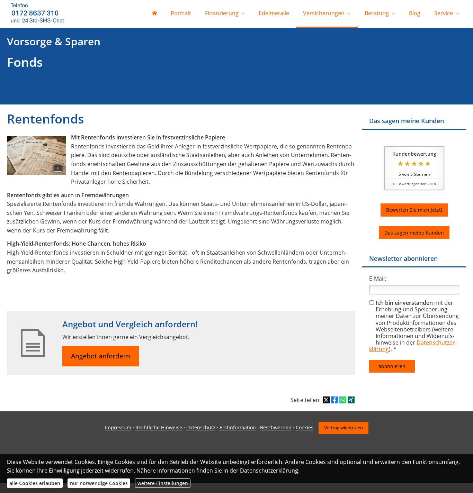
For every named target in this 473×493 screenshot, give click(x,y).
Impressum (118, 427)
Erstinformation (238, 427)
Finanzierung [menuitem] (222, 13)
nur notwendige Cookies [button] (99, 483)
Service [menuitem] (443, 13)
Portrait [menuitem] (181, 13)
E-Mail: (377, 278)
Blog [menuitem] (414, 13)
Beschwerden (276, 427)
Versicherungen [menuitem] (324, 13)
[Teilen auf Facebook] (334, 399)
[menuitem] (154, 14)
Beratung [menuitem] (377, 13)
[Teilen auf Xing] (351, 399)
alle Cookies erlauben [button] (34, 483)
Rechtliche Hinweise (158, 427)
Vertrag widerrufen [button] (343, 427)
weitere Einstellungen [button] (162, 483)
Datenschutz (200, 427)
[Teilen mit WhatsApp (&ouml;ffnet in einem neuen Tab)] (342, 399)
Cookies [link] (304, 427)
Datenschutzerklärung (269, 470)
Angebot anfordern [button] (100, 356)
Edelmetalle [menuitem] (274, 13)
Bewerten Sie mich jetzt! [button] (414, 210)
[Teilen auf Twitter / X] (326, 399)
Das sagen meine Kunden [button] (414, 232)
